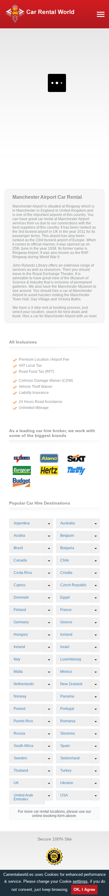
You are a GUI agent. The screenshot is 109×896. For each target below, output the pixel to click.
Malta (18, 672)
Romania (67, 721)
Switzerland (70, 758)
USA (64, 795)
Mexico (66, 672)
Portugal (67, 709)
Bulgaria (67, 548)
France (66, 610)
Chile (64, 560)
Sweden (20, 758)
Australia (67, 523)
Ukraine (66, 783)
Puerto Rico (23, 721)
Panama (67, 696)
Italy (17, 659)
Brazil (18, 548)
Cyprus (19, 585)
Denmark (21, 597)
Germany (21, 622)
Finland (20, 610)
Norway (20, 696)
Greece (66, 622)
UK (16, 783)
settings (80, 881)
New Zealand (71, 684)
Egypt (65, 597)
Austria (19, 535)
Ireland (19, 647)
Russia (19, 733)
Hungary (21, 634)
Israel (64, 647)
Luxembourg (70, 659)
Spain (65, 746)
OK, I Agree (84, 889)
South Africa (23, 746)
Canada (20, 560)
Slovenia (67, 733)
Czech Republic (73, 585)
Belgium (67, 535)
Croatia (66, 573)
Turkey (65, 770)
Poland (19, 709)
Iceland (66, 634)
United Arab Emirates (23, 797)
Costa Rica (23, 573)
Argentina (22, 523)
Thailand (21, 770)
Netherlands (24, 684)
